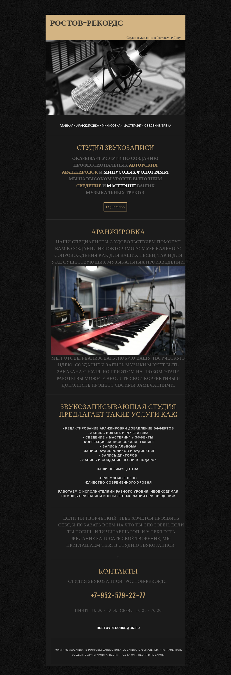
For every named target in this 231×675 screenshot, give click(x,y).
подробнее (115, 207)
